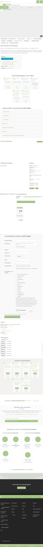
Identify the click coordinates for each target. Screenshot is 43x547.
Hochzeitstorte (20, 286)
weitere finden (16, 445)
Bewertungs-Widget (5, 527)
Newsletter (24, 517)
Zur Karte (3, 329)
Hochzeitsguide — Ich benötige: (9, 272)
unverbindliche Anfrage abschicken (12, 316)
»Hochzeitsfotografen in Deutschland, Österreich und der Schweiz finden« (21, 497)
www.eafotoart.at (10, 68)
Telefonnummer (8, 262)
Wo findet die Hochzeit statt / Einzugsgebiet (13, 135)
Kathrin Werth (17, 366)
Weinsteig (33, 169)
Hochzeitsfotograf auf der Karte (7, 63)
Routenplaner (40, 141)
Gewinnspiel (24, 514)
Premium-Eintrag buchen (4, 521)
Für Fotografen (14, 503)
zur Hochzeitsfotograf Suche (1, 5)
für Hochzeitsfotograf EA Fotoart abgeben (5, 445)
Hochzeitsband (20, 279)
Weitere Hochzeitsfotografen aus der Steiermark (33, 475)
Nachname (7, 252)
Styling (19, 289)
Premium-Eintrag (40, 77)
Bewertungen (30, 7)
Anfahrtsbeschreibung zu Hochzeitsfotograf (10, 61)
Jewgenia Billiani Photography (35, 84)
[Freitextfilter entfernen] (38, 1)
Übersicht (5, 7)
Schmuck (19, 291)
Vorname (6, 249)
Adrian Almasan (17, 98)
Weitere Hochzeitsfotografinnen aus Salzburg (15, 475)
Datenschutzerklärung (10, 314)
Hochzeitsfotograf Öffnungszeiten (8, 64)
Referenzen (4, 123)
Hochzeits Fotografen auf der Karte (5, 504)
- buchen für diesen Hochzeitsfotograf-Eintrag (27, 461)
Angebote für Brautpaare (7, 127)
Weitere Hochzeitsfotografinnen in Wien (26, 474)
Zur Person (4, 131)
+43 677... (6, 66)
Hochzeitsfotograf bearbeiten (36, 515)
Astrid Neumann (8, 366)
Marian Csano (26, 366)
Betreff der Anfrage (8, 240)
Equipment (5, 119)
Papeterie (19, 287)
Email (6, 259)
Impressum (35, 503)
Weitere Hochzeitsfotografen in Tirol (29, 476)
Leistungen (5, 115)
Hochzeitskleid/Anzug (21, 282)
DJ (18, 281)
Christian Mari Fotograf (17, 383)
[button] (21, 23)
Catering (19, 277)
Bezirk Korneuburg (37, 179)
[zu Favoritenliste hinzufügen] (1, 10)
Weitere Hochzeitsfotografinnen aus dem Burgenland (13, 476)
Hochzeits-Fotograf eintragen (4, 516)
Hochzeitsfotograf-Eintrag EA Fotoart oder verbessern (27, 446)
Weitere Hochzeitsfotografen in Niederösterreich (9, 474)
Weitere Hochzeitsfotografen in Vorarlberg (28, 478)
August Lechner (26, 96)
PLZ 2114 (36, 167)
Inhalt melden (36, 400)
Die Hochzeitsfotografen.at (26, 385)
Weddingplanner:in (21, 294)
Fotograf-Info (6, 111)
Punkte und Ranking (4, 524)
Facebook (24, 503)
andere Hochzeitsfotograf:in (22, 274)
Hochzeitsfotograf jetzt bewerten (26, 201)
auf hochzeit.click (22, 487)
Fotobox (19, 296)
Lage (13, 7)
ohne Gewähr (28, 400)
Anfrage (39, 7)
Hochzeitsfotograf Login (6, 541)
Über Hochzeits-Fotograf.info (3, 512)
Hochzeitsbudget (8, 265)
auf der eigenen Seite (38, 445)
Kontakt (37, 188)
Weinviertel (31, 180)
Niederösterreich (37, 170)
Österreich (33, 172)
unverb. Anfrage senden (8, 58)
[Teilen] (38, 545)
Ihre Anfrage (7, 243)
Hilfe (1, 530)
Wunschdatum (7, 255)
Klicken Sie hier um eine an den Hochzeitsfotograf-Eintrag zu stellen (22, 414)
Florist (19, 284)
